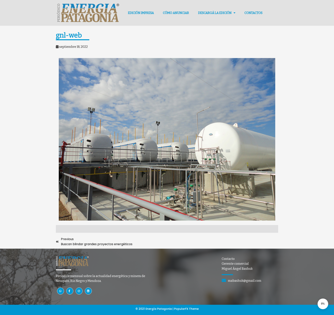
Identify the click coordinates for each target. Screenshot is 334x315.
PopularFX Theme (186, 309)
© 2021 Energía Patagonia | (154, 309)
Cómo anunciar (176, 13)
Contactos (253, 13)
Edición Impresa (141, 13)
